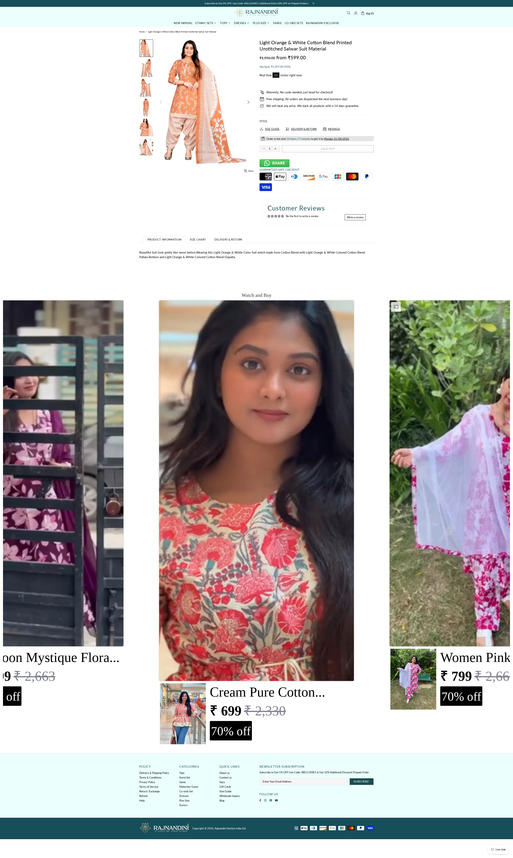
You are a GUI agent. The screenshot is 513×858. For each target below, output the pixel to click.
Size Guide (225, 791)
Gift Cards (225, 786)
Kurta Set (184, 777)
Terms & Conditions (150, 777)
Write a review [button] (355, 217)
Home (142, 31)
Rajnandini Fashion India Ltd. (256, 13)
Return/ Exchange (149, 791)
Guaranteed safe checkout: (280, 169)
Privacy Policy (147, 782)
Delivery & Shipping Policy (154, 772)
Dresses (184, 796)
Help (142, 800)
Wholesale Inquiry (229, 796)
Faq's (222, 782)
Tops (182, 772)
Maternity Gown (188, 786)
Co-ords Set (186, 791)
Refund (143, 796)
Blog (221, 800)
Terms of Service (148, 786)
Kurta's (183, 805)
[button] (256, 523)
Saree (182, 782)
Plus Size (184, 800)
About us (224, 772)
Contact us (225, 777)
